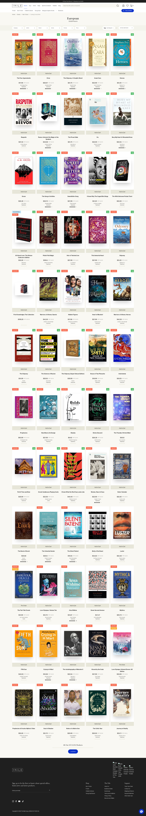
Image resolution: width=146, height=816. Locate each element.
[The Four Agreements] (23, 52)
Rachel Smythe (48, 617)
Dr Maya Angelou (97, 203)
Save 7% (39, 507)
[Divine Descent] (97, 407)
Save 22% (64, 685)
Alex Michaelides (73, 558)
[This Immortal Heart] (97, 230)
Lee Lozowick (122, 440)
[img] (33, 34)
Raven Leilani (122, 558)
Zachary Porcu (122, 735)
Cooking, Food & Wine (35, 14)
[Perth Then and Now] (23, 466)
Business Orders (109, 788)
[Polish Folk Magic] (48, 230)
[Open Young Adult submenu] (41, 10)
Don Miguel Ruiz (23, 85)
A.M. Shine (23, 203)
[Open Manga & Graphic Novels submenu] (55, 10)
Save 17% (114, 448)
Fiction (14, 10)
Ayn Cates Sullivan (24, 617)
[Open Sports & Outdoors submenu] (51, 6)
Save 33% (114, 330)
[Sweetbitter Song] (73, 171)
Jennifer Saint (98, 262)
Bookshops (107, 791)
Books (18, 14)
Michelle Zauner (48, 676)
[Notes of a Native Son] (73, 703)
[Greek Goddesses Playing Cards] (48, 466)
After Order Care (129, 795)
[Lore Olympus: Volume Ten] (48, 585)
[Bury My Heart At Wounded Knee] (122, 111)
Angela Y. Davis (97, 499)
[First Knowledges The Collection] (23, 289)
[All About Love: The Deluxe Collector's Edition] (23, 230)
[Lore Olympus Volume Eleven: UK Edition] (122, 644)
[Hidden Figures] (73, 289)
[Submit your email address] (48, 790)
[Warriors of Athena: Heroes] (122, 289)
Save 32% (15, 93)
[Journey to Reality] (122, 703)
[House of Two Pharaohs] (97, 348)
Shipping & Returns (129, 791)
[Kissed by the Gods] (97, 644)
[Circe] (48, 52)
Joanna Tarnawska (48, 262)
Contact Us (127, 788)
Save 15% (89, 34)
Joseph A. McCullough (48, 321)
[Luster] (122, 525)
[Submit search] (118, 5)
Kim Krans (122, 203)
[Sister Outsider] (122, 466)
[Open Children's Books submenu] (33, 10)
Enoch (23, 558)
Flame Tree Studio (24, 735)
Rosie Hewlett (73, 203)
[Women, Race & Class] (97, 466)
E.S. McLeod (122, 380)
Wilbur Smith (97, 380)
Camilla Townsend (24, 676)
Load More (73, 751)
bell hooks (24, 262)
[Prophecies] (23, 407)
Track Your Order (129, 786)
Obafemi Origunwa (73, 440)
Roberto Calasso (97, 144)
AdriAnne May (97, 440)
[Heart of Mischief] (97, 289)
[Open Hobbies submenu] (57, 6)
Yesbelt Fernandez (48, 440)
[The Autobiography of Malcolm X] (73, 644)
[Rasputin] (23, 111)
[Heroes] (122, 52)
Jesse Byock (73, 144)
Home (13, 14)
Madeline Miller (48, 85)
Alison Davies (97, 735)
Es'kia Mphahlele (97, 617)
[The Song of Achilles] (48, 171)
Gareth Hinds (73, 85)
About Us (107, 786)
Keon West (48, 380)
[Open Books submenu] (27, 6)
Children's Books (29, 10)
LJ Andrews (73, 262)
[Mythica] (122, 585)
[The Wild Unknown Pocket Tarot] (122, 171)
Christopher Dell (23, 440)
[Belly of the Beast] (97, 525)
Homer (23, 380)
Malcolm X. (73, 676)
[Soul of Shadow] (48, 703)
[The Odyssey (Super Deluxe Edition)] (73, 348)
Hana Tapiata (73, 617)
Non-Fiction (20, 10)
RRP (26, 82)
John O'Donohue (97, 85)
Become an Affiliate (109, 798)
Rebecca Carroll (73, 499)
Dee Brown (122, 144)
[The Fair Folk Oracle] (23, 585)
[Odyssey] (122, 230)
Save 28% (40, 34)
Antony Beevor (24, 144)
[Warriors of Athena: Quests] (48, 289)
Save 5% (40, 330)
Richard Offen (24, 499)
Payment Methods (129, 793)
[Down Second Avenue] (97, 585)
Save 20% (15, 152)
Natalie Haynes (48, 499)
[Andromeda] (122, 348)
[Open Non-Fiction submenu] (23, 10)
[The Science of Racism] (48, 348)
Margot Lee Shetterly (73, 321)
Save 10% (15, 34)
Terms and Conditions (110, 793)
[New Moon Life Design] (48, 407)
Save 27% (114, 152)
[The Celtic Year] (97, 703)
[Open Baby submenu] (40, 6)
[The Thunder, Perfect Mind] (122, 407)
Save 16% (15, 625)
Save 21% (40, 152)
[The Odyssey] (23, 348)
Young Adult (38, 10)
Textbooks (60, 10)
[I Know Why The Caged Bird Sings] (97, 171)
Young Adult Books (90, 793)
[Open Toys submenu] (31, 6)
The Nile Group (24, 811)
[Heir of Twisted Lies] (73, 230)
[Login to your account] (123, 5)
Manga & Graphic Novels (48, 10)
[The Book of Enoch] (23, 525)
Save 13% (64, 34)
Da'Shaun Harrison (98, 558)
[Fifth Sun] (23, 644)
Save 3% (15, 685)
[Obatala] (73, 407)
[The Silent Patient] (73, 525)
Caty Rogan (97, 676)
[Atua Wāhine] (73, 585)
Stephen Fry (122, 85)
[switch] (115, 28)
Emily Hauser (122, 617)
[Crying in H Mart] (48, 644)
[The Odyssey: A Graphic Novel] (73, 52)
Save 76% (64, 389)
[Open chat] (141, 811)
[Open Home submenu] (36, 6)
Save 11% (15, 330)
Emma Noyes (97, 321)
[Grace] (23, 171)
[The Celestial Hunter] (48, 525)
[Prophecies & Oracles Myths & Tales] (23, 703)
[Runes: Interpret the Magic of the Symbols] (48, 111)
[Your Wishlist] (127, 6)
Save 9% (64, 566)
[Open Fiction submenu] (16, 10)
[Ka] (97, 111)
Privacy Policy (108, 795)
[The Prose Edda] (73, 111)
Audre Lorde (122, 499)
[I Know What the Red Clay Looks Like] (73, 466)
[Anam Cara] (97, 52)
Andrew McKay (48, 144)
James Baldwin (73, 735)
